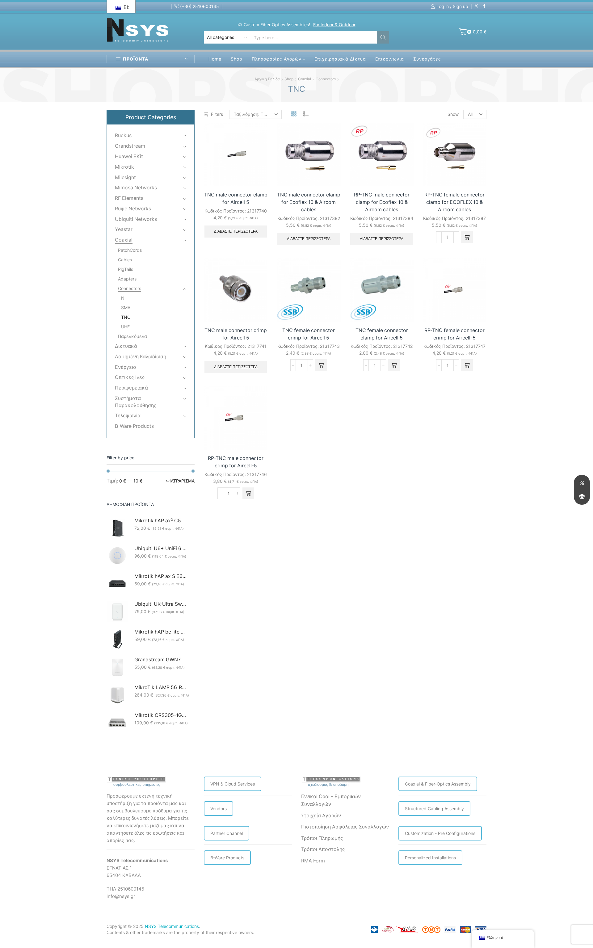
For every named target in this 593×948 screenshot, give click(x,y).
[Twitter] (476, 6)
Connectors (326, 79)
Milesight (125, 177)
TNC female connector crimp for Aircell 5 (308, 334)
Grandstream (130, 146)
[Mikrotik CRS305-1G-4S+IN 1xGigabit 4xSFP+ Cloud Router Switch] (117, 723)
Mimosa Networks (136, 188)
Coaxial (304, 79)
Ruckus (123, 135)
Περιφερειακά (131, 388)
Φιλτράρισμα (180, 480)
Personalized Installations (430, 857)
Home (214, 58)
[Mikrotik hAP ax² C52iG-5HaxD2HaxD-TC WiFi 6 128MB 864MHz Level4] (117, 528)
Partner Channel (226, 833)
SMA (125, 307)
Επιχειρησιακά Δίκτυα (340, 58)
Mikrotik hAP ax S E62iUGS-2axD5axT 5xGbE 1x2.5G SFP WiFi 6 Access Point (160, 576)
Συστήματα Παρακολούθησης (136, 401)
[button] (467, 237)
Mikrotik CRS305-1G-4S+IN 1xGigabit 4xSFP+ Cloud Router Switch (160, 715)
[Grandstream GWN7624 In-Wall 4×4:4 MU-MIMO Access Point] (117, 667)
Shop (236, 58)
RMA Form (313, 861)
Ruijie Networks (133, 209)
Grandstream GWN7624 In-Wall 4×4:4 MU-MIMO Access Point (160, 660)
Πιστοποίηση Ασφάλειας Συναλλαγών (345, 827)
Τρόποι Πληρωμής (322, 838)
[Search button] (383, 37)
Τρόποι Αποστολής (323, 849)
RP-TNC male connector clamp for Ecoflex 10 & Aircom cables (382, 202)
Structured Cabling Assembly (434, 808)
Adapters (127, 278)
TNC (125, 317)
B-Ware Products (134, 426)
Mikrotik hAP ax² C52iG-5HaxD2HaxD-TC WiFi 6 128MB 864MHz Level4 (160, 521)
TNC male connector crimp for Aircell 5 (235, 334)
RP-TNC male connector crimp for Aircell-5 (235, 462)
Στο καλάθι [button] (475, 173)
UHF (125, 326)
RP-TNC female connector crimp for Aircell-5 (454, 334)
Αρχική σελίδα (267, 79)
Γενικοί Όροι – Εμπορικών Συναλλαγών (331, 800)
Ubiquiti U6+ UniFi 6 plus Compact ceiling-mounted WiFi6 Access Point (160, 548)
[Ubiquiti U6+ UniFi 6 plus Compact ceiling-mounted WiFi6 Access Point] (117, 556)
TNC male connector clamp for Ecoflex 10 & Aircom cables (308, 202)
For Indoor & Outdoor (334, 24)
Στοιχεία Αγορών (321, 816)
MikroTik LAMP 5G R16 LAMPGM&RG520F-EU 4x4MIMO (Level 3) (160, 687)
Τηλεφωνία (128, 416)
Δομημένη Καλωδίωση (140, 357)
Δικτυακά (126, 346)
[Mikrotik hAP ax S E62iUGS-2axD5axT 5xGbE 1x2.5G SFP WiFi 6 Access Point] (117, 584)
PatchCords (130, 250)
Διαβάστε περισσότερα (236, 231)
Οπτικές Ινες (130, 377)
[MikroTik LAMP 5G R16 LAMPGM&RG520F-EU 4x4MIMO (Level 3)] (117, 695)
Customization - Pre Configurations (440, 833)
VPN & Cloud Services (232, 783)
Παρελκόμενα (132, 336)
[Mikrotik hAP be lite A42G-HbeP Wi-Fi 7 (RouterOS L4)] (117, 639)
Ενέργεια (125, 367)
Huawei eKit (129, 156)
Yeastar (123, 229)
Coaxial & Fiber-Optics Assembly (438, 783)
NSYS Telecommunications (172, 926)
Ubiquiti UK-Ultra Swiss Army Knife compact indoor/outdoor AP (160, 604)
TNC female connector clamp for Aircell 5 (381, 334)
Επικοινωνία (389, 58)
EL (125, 7)
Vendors (218, 808)
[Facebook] (484, 6)
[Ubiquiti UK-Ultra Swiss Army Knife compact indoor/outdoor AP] (117, 611)
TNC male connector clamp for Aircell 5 (235, 198)
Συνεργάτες (427, 58)
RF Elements (129, 198)
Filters (217, 114)
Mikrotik (124, 167)
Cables (125, 259)
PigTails (125, 269)
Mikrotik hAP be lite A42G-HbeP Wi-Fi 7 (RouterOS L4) (160, 632)
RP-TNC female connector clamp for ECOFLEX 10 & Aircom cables (454, 202)
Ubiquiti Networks (136, 219)
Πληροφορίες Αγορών (276, 58)
